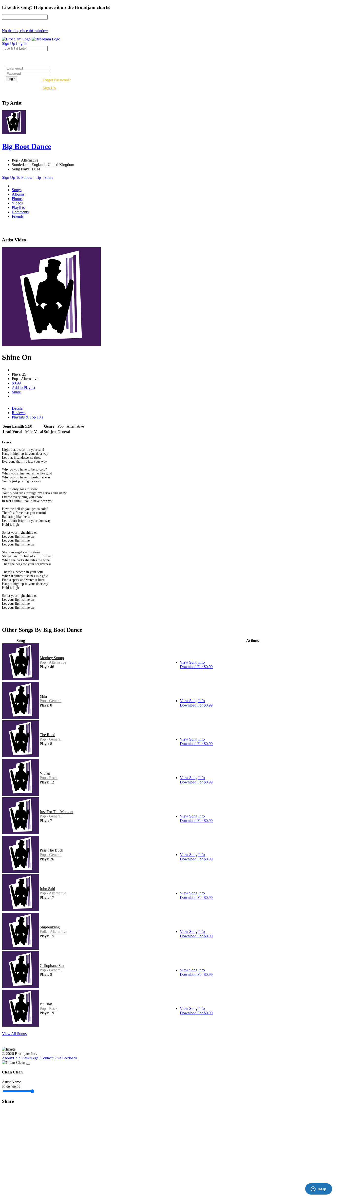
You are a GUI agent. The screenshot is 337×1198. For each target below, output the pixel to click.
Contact (46, 1058)
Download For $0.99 (196, 667)
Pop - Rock (48, 778)
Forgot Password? (57, 80)
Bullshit (46, 1004)
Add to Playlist (23, 387)
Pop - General (50, 701)
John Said (47, 889)
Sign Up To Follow (17, 177)
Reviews (18, 413)
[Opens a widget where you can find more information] (318, 1189)
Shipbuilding (50, 927)
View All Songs (14, 1034)
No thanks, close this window (25, 31)
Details (17, 408)
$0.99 (16, 383)
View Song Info (192, 662)
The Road (47, 735)
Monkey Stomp (52, 658)
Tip (38, 177)
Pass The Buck (51, 850)
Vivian (45, 773)
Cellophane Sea (52, 965)
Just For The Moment (56, 812)
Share (48, 177)
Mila (43, 696)
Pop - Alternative (53, 662)
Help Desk (21, 1058)
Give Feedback (65, 1058)
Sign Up (49, 88)
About (7, 1058)
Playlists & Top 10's (27, 417)
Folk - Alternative (53, 931)
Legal (35, 1058)
